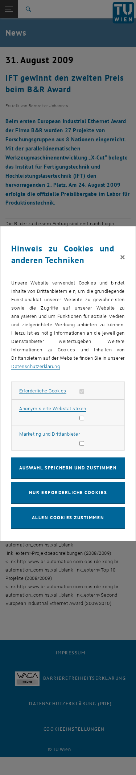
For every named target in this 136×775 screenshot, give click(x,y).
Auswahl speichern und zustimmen (68, 468)
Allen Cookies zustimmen (68, 517)
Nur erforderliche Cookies (68, 492)
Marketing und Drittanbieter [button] (49, 434)
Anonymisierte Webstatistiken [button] (52, 408)
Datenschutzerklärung (35, 366)
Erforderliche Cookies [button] (42, 390)
